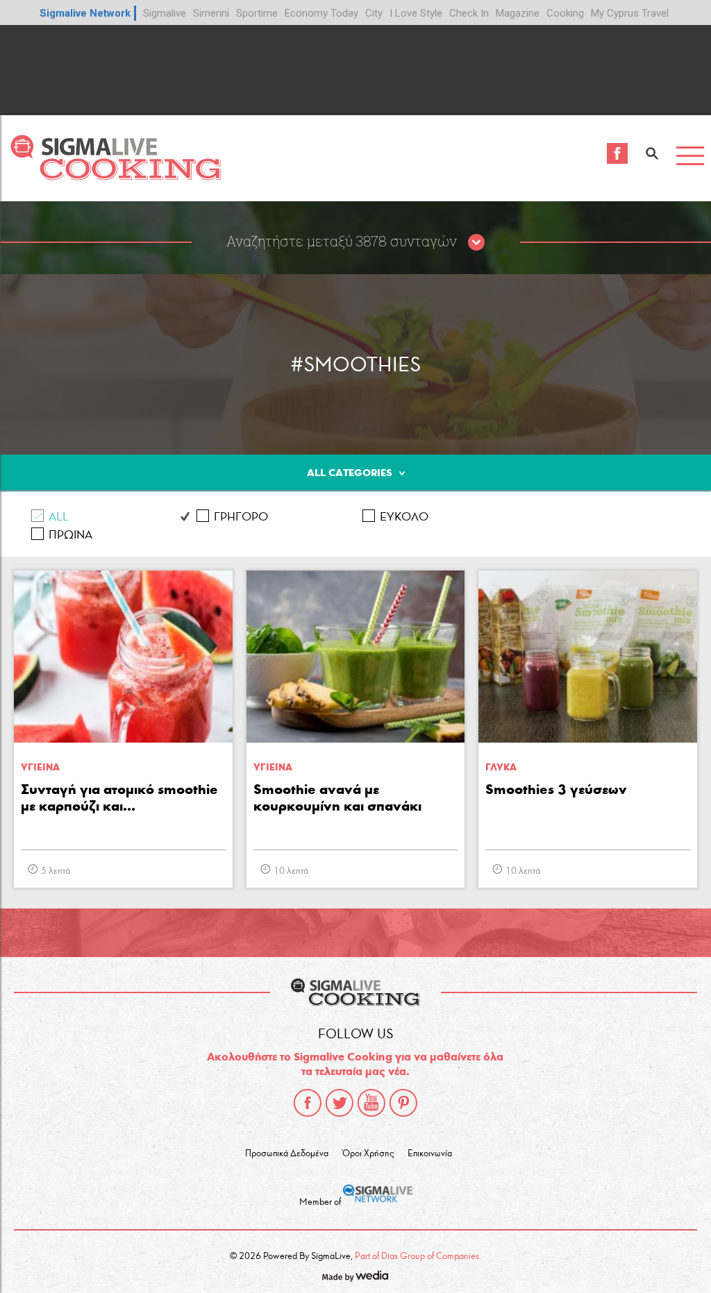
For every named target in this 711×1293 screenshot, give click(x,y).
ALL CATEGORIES (349, 472)
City (374, 13)
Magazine (517, 13)
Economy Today (321, 13)
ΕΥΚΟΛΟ (404, 516)
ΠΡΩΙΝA (70, 534)
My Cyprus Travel (630, 13)
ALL (59, 516)
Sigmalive (164, 13)
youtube (371, 1103)
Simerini (211, 13)
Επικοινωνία (430, 1153)
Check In (469, 13)
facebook (307, 1103)
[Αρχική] (115, 177)
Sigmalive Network (85, 13)
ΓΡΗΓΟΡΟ (241, 516)
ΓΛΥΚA (501, 767)
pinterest (403, 1103)
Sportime (257, 13)
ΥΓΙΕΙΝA (40, 767)
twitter (339, 1103)
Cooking (565, 13)
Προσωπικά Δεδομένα (286, 1153)
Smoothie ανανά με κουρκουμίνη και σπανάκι (337, 797)
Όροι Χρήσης (368, 1153)
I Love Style (416, 13)
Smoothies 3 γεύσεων (556, 789)
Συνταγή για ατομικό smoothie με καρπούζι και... (119, 797)
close (476, 243)
